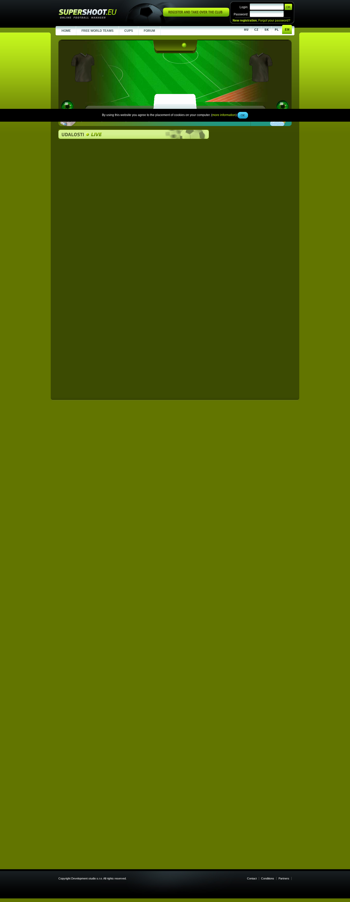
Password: (241, 14)
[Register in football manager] (196, 15)
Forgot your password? (274, 20)
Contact (252, 878)
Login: (244, 7)
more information (224, 115)
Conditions (267, 878)
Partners (284, 878)
